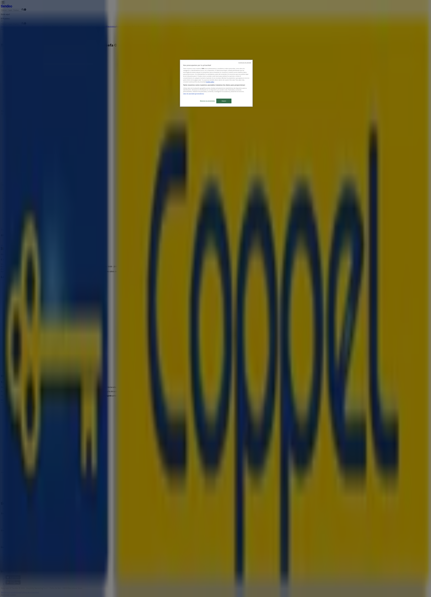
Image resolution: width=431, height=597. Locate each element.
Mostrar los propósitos (207, 101)
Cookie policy (210, 82)
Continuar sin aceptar (244, 62)
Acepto (224, 101)
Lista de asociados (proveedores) (193, 94)
